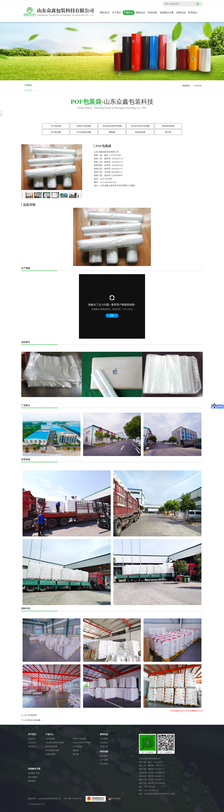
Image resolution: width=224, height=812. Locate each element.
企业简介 (32, 739)
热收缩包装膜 (168, 126)
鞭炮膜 (112, 132)
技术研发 (104, 756)
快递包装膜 (140, 132)
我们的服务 (33, 777)
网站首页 (104, 12)
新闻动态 (140, 12)
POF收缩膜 (56, 132)
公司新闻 (104, 739)
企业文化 (32, 743)
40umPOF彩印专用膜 (140, 126)
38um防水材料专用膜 (112, 126)
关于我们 (116, 12)
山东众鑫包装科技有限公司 (49, 798)
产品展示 (28, 85)
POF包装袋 (56, 126)
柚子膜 (168, 132)
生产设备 (104, 760)
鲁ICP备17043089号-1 (73, 798)
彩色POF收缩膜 (84, 126)
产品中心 (128, 12)
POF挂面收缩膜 (84, 132)
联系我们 (193, 12)
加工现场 (104, 764)
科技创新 (152, 12)
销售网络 (32, 781)
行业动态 (104, 743)
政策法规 (104, 746)
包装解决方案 (167, 12)
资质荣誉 (32, 746)
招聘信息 (181, 12)
